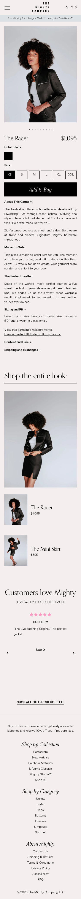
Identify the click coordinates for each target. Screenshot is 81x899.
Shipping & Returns (40, 857)
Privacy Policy (40, 868)
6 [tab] (43, 129)
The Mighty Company (42, 892)
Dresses (40, 821)
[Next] (73, 653)
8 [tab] (49, 129)
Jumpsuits (40, 827)
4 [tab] (37, 129)
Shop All (40, 780)
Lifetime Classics (40, 769)
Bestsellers (40, 752)
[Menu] (11, 7)
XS (10, 175)
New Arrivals (40, 758)
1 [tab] (29, 129)
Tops (40, 810)
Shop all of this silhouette (40, 702)
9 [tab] (51, 129)
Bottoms (40, 816)
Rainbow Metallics (40, 763)
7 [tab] (46, 129)
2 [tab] (32, 129)
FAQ (40, 880)
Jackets (40, 799)
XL (58, 175)
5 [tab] (40, 129)
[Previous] (7, 653)
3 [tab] (34, 129)
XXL (71, 175)
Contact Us (40, 851)
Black (8, 156)
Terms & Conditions (40, 863)
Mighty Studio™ (41, 774)
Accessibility (40, 874)
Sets (41, 804)
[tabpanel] (40, 74)
